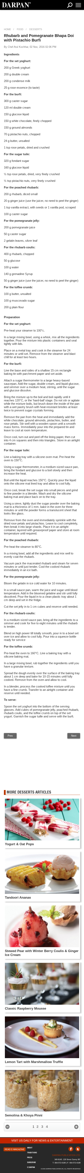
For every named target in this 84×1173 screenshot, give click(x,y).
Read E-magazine (14, 1149)
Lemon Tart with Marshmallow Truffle (34, 1062)
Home (7, 29)
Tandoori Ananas (18, 897)
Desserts (35, 29)
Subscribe (31, 1162)
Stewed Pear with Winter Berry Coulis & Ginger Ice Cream (42, 953)
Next (73, 735)
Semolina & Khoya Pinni (23, 1115)
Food (20, 29)
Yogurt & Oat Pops (19, 844)
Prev (10, 735)
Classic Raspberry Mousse (25, 1008)
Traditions (32, 1152)
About (29, 1148)
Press (29, 1157)
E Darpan (31, 1167)
